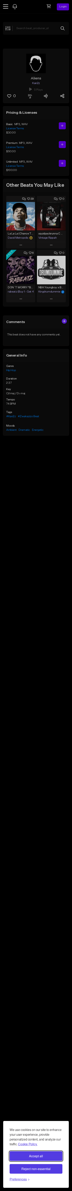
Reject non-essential (36, 1168)
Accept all (36, 1156)
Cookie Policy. (27, 1144)
